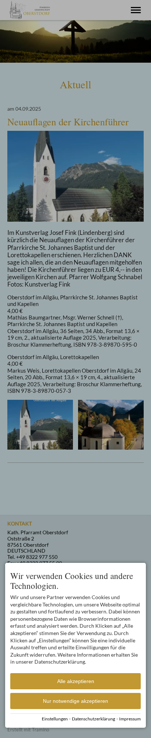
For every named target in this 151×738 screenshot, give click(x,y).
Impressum (130, 719)
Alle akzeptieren (75, 681)
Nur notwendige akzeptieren (75, 701)
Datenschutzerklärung (93, 719)
